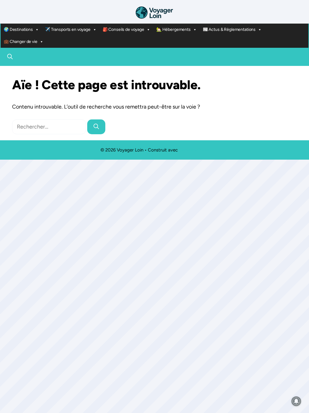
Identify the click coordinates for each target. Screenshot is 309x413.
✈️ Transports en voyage (68, 29)
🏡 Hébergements (173, 29)
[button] (10, 57)
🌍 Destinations (18, 29)
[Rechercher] (96, 126)
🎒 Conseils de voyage (123, 29)
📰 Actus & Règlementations (229, 29)
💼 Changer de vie (20, 41)
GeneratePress (194, 150)
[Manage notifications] (296, 401)
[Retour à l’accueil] (154, 12)
